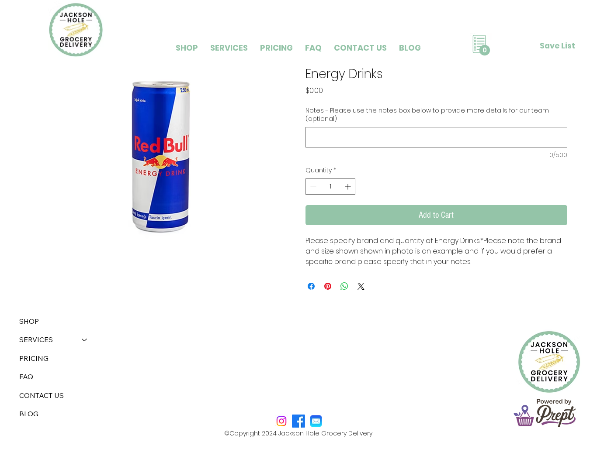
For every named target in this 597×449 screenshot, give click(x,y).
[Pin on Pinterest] (328, 286)
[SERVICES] (85, 339)
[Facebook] (298, 421)
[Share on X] (361, 286)
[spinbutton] (330, 186)
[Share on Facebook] (311, 286)
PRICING (34, 358)
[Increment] (348, 186)
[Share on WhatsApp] (344, 286)
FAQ (26, 376)
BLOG (28, 413)
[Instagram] (281, 421)
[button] (229, 48)
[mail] (316, 421)
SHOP (29, 321)
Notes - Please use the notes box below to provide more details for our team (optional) (427, 114)
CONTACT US (41, 395)
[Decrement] (312, 186)
